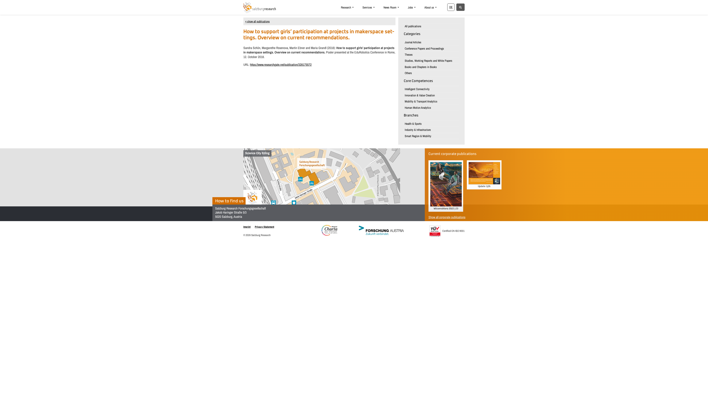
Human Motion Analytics (418, 108)
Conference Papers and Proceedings (424, 48)
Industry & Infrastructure (418, 130)
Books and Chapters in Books (421, 67)
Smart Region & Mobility (418, 136)
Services (367, 7)
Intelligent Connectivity (417, 89)
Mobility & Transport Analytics (421, 101)
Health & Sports (413, 124)
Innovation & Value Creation (420, 95)
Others (408, 73)
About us (429, 7)
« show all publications (257, 21)
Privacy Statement (264, 226)
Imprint (247, 226)
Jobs (410, 7)
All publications (413, 26)
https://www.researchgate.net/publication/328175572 (281, 64)
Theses (409, 55)
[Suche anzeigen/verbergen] (460, 7)
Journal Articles (413, 42)
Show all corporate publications (446, 217)
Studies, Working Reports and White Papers (428, 61)
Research (346, 7)
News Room (390, 7)
